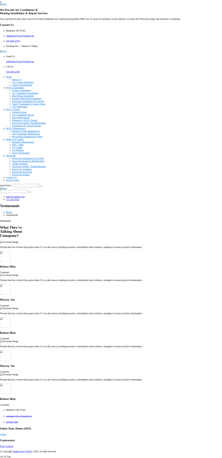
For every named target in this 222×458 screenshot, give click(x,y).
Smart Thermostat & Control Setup (28, 104)
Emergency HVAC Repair (24, 120)
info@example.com (15, 196)
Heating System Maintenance (26, 131)
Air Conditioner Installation (25, 93)
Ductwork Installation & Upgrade (28, 101)
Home (9, 77)
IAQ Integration (19, 106)
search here (5, 185)
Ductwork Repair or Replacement (28, 161)
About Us (16, 79)
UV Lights (17, 147)
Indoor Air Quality (15, 139)
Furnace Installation (21, 90)
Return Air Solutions (22, 169)
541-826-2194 (13, 41)
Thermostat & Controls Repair (26, 125)
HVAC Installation (15, 87)
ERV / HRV (18, 145)
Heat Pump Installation (23, 96)
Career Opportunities (22, 85)
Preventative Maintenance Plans (27, 136)
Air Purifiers (18, 150)
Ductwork (11, 155)
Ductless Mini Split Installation (26, 98)
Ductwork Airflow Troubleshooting (29, 123)
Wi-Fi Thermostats (21, 153)
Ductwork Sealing (20, 174)
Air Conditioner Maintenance (26, 134)
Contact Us (11, 177)
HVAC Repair (13, 109)
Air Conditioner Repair (23, 115)
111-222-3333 (12, 199)
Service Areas (12, 180)
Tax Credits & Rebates (23, 82)
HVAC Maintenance (16, 128)
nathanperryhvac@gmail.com (20, 36)
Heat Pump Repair (21, 117)
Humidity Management (23, 142)
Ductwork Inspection (22, 172)
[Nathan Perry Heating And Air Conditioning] (3, 4)
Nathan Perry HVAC (23, 451)
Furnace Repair (19, 112)
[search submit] (41, 186)
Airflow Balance (20, 164)
